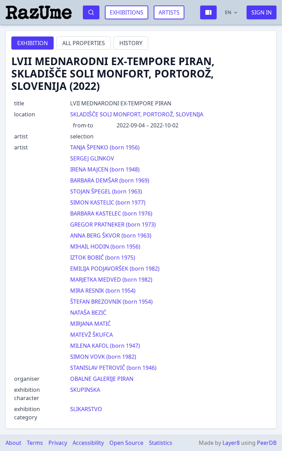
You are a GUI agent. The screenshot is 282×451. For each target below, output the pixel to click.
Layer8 (231, 443)
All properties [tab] (83, 43)
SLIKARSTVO (86, 409)
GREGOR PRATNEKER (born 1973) (113, 224)
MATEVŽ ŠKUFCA (91, 334)
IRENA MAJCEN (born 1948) (105, 169)
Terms (35, 443)
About (13, 443)
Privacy (57, 443)
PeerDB (266, 443)
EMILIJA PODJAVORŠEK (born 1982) (115, 268)
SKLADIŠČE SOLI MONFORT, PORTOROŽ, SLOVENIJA (136, 114)
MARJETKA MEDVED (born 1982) (111, 279)
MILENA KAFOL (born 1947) (105, 345)
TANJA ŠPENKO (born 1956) (105, 147)
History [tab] (130, 43)
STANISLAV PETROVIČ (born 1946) (113, 367)
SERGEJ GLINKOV (92, 158)
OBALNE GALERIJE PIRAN (101, 378)
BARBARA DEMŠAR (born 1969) (109, 180)
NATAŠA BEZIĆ (88, 312)
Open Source (126, 443)
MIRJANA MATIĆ (90, 323)
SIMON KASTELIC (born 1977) (107, 202)
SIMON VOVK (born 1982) (103, 356)
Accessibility (88, 443)
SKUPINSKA (85, 390)
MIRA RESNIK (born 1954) (102, 290)
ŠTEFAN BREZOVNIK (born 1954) (111, 301)
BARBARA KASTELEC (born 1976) (111, 213)
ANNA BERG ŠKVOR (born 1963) (110, 235)
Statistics (160, 443)
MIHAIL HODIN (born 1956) (105, 246)
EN (228, 12)
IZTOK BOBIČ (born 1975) (102, 257)
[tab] (32, 43)
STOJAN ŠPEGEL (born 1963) (106, 191)
